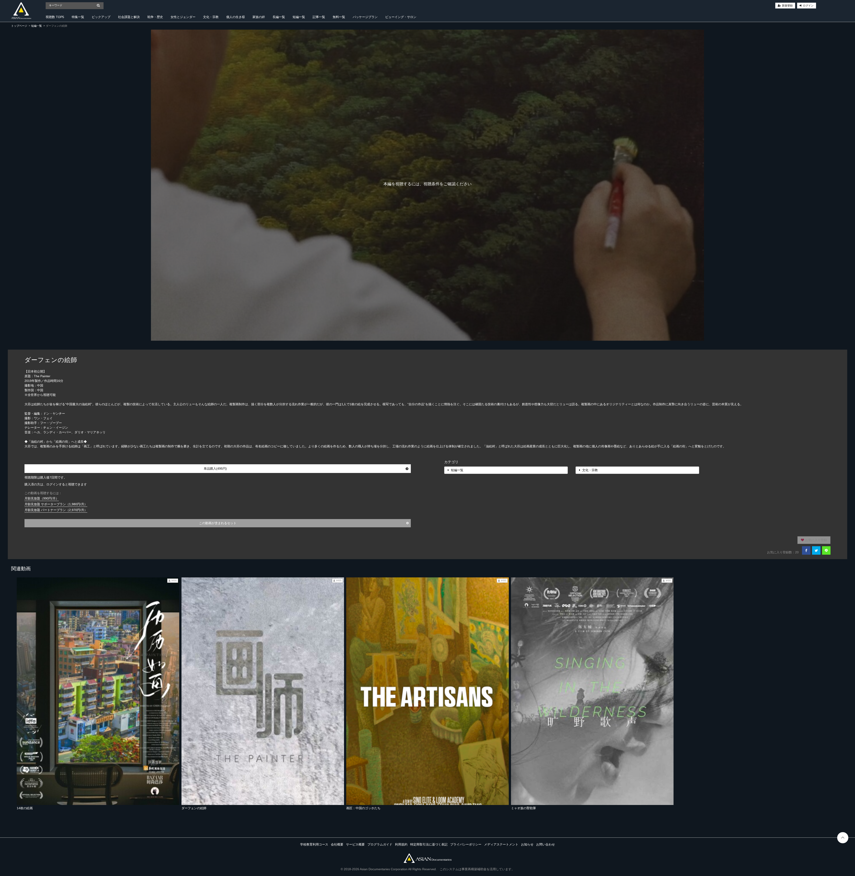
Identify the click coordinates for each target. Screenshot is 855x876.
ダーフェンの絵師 (193, 808)
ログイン (808, 5)
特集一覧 (78, 17)
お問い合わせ (545, 844)
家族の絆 (258, 17)
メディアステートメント (501, 844)
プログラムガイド (379, 844)
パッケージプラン (365, 17)
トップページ (19, 25)
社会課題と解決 (129, 17)
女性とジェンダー (183, 17)
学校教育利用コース (314, 844)
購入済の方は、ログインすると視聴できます (55, 484)
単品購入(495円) (215, 468)
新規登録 (787, 5)
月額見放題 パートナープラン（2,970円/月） (55, 510)
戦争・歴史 (155, 17)
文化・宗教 (211, 17)
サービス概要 (355, 844)
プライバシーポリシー (465, 844)
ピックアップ (101, 17)
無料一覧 (339, 17)
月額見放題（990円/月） (41, 498)
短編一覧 (299, 17)
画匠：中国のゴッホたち (363, 808)
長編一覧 (279, 17)
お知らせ (527, 844)
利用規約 (401, 844)
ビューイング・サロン (400, 17)
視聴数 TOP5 (55, 17)
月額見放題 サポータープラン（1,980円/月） (55, 504)
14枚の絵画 (25, 808)
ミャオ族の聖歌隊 (523, 808)
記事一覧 (319, 17)
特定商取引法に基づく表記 (429, 844)
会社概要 (337, 844)
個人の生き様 (235, 17)
